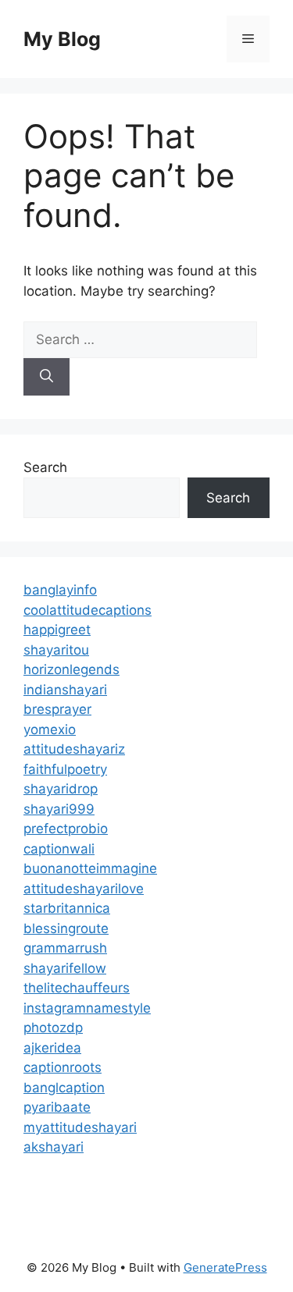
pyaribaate (57, 1107)
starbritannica (66, 908)
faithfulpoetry (65, 769)
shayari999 (59, 809)
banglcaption (64, 1087)
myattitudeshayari (80, 1127)
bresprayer (57, 709)
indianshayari (65, 689)
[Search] (46, 377)
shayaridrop (60, 789)
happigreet (57, 629)
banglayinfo (60, 590)
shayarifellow (64, 968)
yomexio (49, 729)
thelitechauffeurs (76, 988)
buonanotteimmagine (90, 868)
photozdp (53, 1027)
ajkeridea (52, 1048)
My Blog (62, 39)
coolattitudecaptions (87, 610)
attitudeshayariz (74, 749)
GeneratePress (225, 1267)
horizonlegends (71, 669)
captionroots (62, 1067)
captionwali (59, 849)
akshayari (53, 1147)
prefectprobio (65, 828)
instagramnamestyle (87, 1008)
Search (45, 467)
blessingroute (66, 928)
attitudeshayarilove (83, 888)
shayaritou (56, 650)
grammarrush (65, 948)
